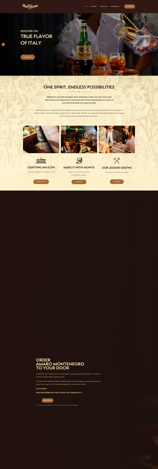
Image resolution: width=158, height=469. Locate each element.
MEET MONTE (28, 53)
